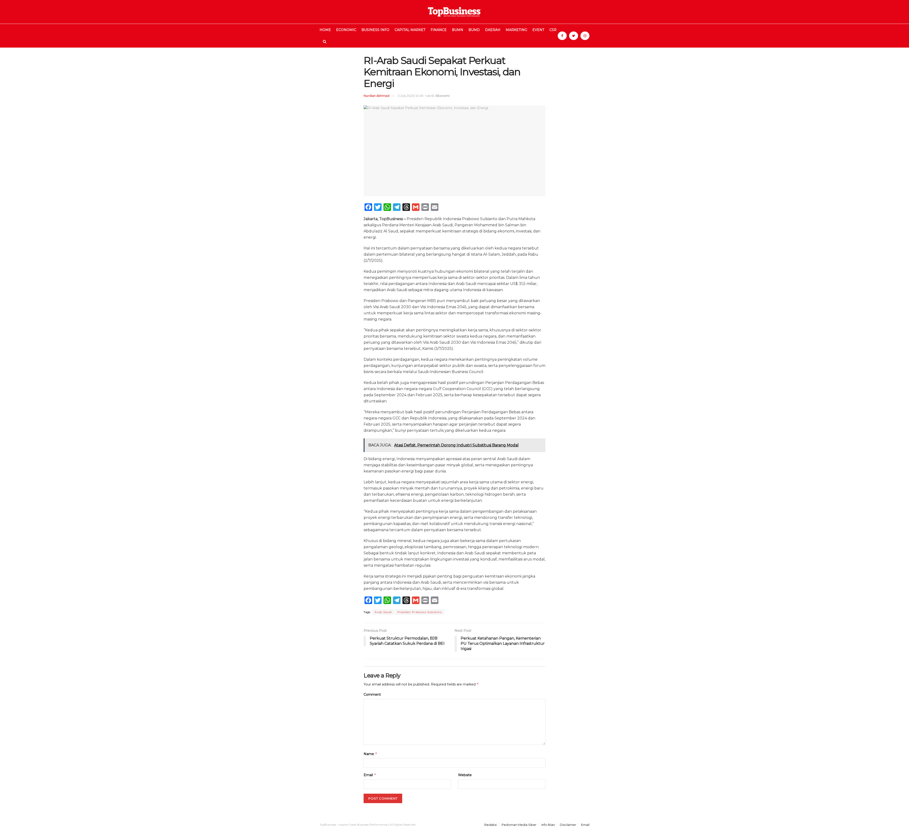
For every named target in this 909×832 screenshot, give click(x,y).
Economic (346, 30)
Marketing (516, 30)
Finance (439, 30)
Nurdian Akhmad (376, 96)
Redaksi (490, 825)
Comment (372, 694)
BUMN (457, 30)
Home (325, 30)
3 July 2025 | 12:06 (410, 96)
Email (370, 775)
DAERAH (492, 30)
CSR (553, 30)
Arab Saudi (383, 612)
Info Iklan (548, 825)
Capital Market (410, 30)
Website (465, 775)
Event (538, 30)
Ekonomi (443, 96)
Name (370, 754)
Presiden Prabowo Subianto (419, 612)
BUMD (474, 30)
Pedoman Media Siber (519, 825)
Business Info (375, 30)
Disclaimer (568, 825)
